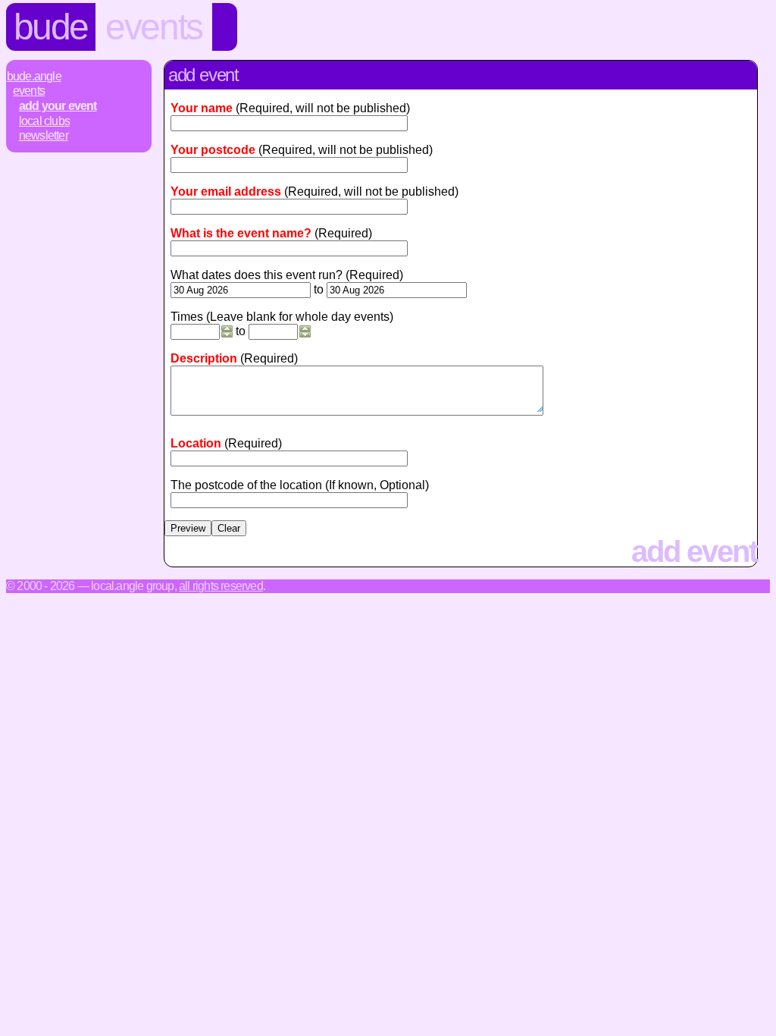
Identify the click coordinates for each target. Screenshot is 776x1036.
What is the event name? (241, 233)
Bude (51, 27)
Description (204, 358)
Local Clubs (44, 121)
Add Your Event (58, 105)
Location (196, 443)
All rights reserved (221, 585)
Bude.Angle (34, 76)
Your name (202, 108)
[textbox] (289, 458)
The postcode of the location (246, 485)
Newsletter (43, 135)
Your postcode (213, 149)
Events (153, 27)
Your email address (226, 191)
